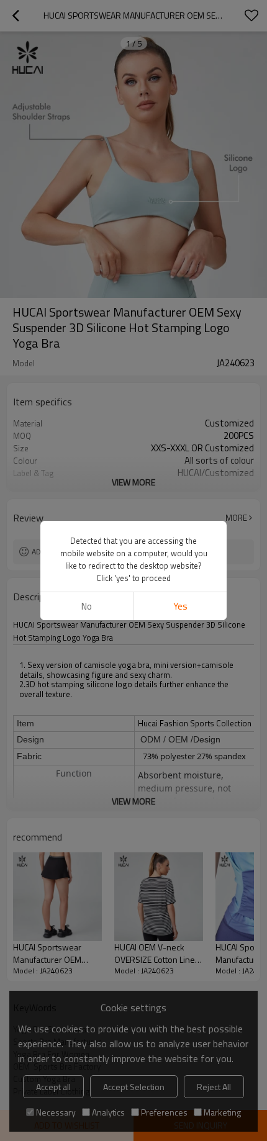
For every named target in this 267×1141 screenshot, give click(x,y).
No (86, 606)
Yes (180, 606)
